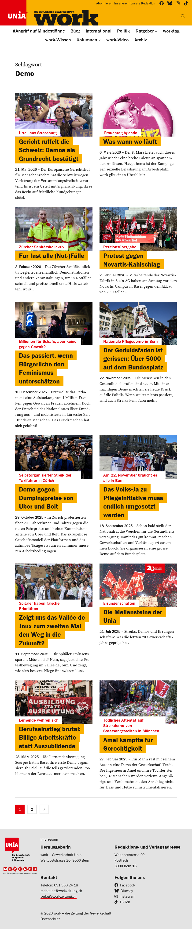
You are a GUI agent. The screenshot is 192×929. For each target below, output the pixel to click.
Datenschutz (50, 918)
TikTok (125, 902)
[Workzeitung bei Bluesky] (170, 3)
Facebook (127, 885)
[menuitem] (20, 809)
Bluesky (127, 890)
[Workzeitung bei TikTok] (186, 3)
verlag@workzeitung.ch (59, 896)
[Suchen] (182, 16)
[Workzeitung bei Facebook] (161, 3)
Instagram (127, 896)
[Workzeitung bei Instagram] (178, 3)
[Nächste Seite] (44, 809)
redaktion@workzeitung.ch (61, 890)
